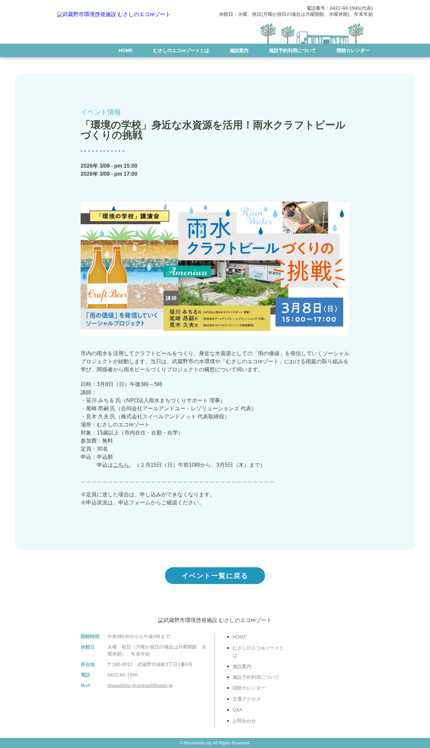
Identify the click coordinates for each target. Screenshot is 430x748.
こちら (121, 465)
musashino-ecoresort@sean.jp (140, 685)
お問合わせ (358, 70)
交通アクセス (280, 70)
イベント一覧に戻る (215, 575)
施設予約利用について (292, 50)
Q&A (320, 70)
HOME (126, 50)
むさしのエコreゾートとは (181, 50)
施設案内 (239, 50)
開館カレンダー (353, 50)
